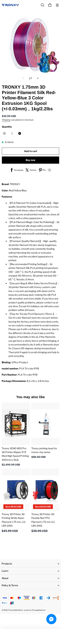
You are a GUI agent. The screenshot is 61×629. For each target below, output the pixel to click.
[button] (57, 5)
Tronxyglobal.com (38, 610)
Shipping (6, 120)
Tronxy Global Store (15, 610)
